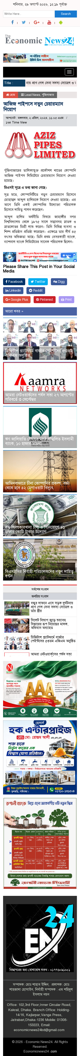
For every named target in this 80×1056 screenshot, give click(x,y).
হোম (12, 95)
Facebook (15, 282)
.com (53, 1051)
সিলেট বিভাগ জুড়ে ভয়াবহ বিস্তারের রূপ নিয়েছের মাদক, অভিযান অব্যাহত (50, 624)
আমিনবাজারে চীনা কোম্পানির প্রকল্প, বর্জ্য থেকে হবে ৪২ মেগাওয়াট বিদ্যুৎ (37, 485)
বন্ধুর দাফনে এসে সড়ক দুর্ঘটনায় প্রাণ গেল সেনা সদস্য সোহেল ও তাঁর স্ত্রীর (52, 607)
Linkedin (14, 291)
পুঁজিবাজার (48, 95)
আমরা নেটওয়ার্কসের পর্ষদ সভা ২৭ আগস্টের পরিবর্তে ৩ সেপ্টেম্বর (39, 397)
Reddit (37, 291)
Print (68, 300)
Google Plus (19, 300)
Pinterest (46, 300)
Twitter (39, 282)
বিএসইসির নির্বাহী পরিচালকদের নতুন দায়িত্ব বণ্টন (39, 574)
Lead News (32, 95)
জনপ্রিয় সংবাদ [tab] (40, 596)
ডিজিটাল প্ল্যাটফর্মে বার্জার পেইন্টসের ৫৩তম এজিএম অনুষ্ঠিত (39, 353)
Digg (61, 282)
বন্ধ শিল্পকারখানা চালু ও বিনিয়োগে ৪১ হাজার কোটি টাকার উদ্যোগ (35, 529)
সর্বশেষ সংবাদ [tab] (40, 589)
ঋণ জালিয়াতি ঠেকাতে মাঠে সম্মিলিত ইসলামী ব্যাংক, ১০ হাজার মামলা (39, 441)
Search (66, 14)
